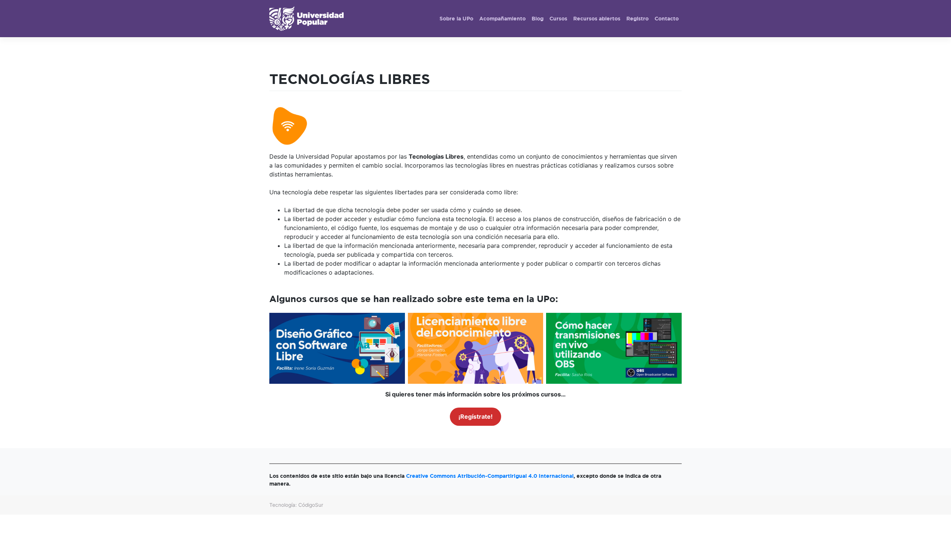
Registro (637, 18)
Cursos (558, 18)
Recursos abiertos (596, 18)
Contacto (667, 18)
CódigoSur (310, 505)
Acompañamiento (502, 18)
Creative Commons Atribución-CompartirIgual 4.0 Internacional (490, 476)
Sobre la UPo (456, 18)
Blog (537, 18)
